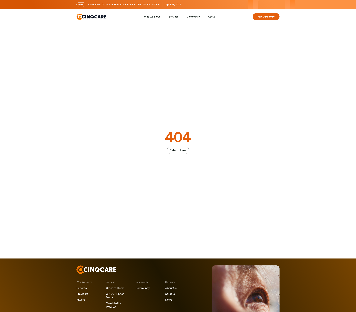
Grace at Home (115, 288)
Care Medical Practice (114, 305)
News (168, 299)
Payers (80, 299)
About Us (171, 288)
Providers (82, 294)
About (211, 17)
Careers (170, 294)
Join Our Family (266, 17)
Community (193, 17)
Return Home (178, 150)
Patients (81, 288)
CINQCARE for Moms (115, 295)
